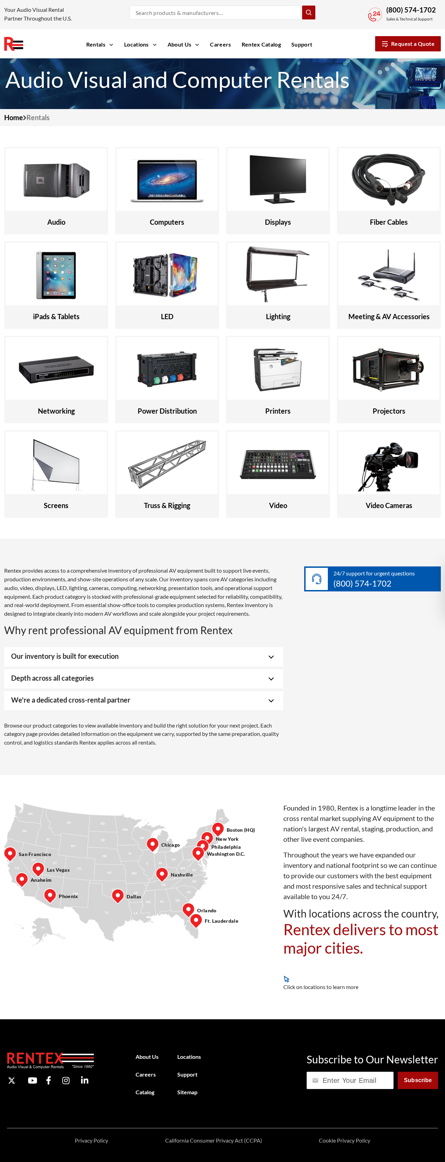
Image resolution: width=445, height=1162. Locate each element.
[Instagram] (66, 1081)
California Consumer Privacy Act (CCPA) (213, 1140)
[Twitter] (11, 1080)
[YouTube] (32, 1081)
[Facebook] (48, 1081)
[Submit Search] (308, 12)
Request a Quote (413, 43)
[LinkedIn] (84, 1081)
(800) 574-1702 (411, 10)
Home (13, 117)
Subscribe (418, 1080)
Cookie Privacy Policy (344, 1140)
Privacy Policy (91, 1140)
